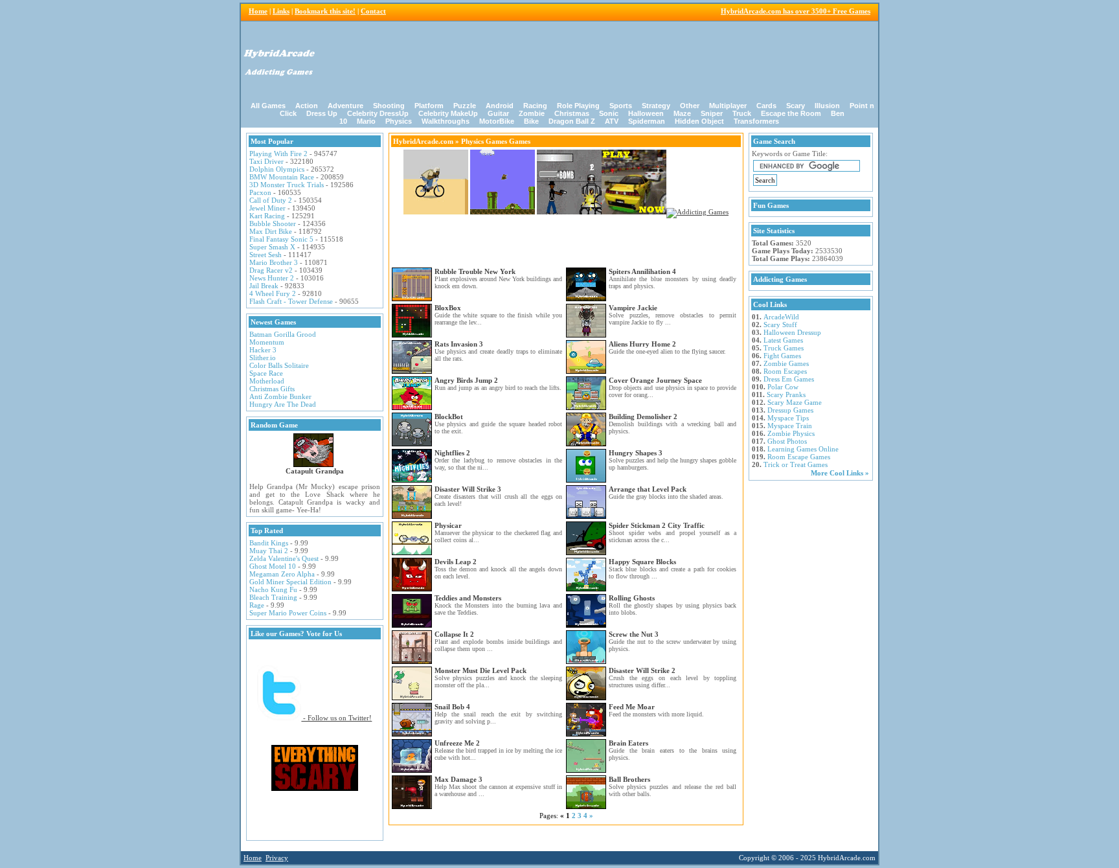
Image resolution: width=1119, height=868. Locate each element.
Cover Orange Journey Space (655, 380)
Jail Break (263, 286)
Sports (620, 105)
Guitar (498, 113)
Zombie (532, 113)
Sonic (608, 113)
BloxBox (448, 308)
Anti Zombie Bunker (280, 396)
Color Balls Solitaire (279, 365)
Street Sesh (265, 254)
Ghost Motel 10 (272, 566)
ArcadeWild (781, 317)
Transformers (756, 121)
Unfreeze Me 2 (457, 743)
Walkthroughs (445, 121)
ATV (611, 121)
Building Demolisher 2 (643, 416)
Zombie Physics (791, 433)
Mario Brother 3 (273, 262)
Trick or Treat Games (795, 464)
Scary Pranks (786, 394)
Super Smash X (272, 247)
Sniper (712, 113)
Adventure (345, 105)
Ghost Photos (787, 441)
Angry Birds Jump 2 (466, 380)
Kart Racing (267, 216)
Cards (766, 105)
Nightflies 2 (452, 453)
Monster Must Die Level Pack (480, 670)
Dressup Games (790, 410)
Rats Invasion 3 (459, 344)
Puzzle (464, 105)
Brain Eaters (628, 743)
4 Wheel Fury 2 (272, 293)
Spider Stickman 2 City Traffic (657, 525)
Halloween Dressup (792, 332)
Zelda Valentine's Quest (284, 558)
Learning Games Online (803, 449)
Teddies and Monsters (468, 598)
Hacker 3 (263, 350)
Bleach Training (273, 597)
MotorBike (496, 121)
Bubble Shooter (272, 223)
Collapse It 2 (454, 634)
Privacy (277, 858)
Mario (366, 121)
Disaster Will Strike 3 (468, 489)
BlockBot (449, 416)
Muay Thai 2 (268, 550)
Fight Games (782, 356)
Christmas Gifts (272, 389)
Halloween (646, 113)
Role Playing (578, 105)
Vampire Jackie (633, 308)
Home (258, 11)
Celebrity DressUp (378, 113)
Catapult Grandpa (315, 471)
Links (281, 11)
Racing (535, 105)
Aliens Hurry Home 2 (642, 344)
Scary (795, 105)
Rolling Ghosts (632, 598)
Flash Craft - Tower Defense (291, 301)
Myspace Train (789, 425)
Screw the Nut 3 (634, 634)
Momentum (266, 342)
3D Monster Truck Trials (286, 184)
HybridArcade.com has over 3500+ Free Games (795, 11)
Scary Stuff (780, 324)
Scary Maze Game (794, 402)
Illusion (827, 105)
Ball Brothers (629, 779)
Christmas (571, 113)
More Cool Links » (840, 473)
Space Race (266, 373)
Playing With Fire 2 (278, 153)
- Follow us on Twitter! (336, 718)
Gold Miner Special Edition (290, 582)
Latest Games (783, 340)
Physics (398, 121)
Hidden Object (699, 121)
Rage (256, 605)
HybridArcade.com (423, 141)
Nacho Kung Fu (273, 589)
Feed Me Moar (632, 707)
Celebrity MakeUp (448, 113)
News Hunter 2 (271, 278)
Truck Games (783, 348)
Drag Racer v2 (271, 270)
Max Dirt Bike (270, 231)
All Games (268, 105)
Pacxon (260, 192)
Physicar (448, 525)
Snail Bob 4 (452, 707)
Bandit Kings (268, 543)
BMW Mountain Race (281, 177)
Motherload (266, 381)
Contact (373, 11)
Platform (429, 105)
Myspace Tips (788, 418)
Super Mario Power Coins (287, 613)
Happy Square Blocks (642, 561)
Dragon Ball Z (571, 121)
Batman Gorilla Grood (282, 334)
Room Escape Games (798, 457)
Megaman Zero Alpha (282, 574)
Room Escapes (785, 371)
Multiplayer (728, 105)
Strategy (656, 105)
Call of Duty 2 (270, 200)
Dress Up (321, 113)
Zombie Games (786, 363)
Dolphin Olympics (276, 169)
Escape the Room (791, 113)
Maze (682, 113)
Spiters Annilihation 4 (642, 271)
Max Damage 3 (458, 779)
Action (306, 105)
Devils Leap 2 (456, 561)
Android (500, 105)
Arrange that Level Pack (647, 489)
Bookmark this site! (325, 11)
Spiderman (646, 121)
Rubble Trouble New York (475, 271)
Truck (741, 113)
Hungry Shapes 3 (635, 453)
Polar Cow (782, 387)
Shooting (389, 105)
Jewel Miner (267, 208)
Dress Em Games (788, 379)
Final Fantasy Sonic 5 (281, 239)
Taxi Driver (266, 161)
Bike (531, 121)
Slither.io (262, 357)
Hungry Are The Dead (282, 404)
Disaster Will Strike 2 (642, 670)
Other (689, 105)
